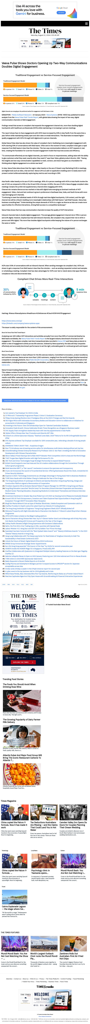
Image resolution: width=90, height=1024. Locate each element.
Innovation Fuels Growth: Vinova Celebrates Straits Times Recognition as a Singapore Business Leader (42, 428)
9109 (13, 584)
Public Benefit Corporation (39, 360)
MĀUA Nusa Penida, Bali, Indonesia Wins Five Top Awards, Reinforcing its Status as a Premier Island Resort (44, 574)
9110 (18, 584)
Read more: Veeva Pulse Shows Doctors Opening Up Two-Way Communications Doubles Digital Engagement (35, 400)
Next (27, 584)
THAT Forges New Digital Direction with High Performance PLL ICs (29, 458)
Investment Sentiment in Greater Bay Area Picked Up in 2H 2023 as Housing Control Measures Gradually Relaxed (46, 496)
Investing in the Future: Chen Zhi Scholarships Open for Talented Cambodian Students (36, 426)
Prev (9, 584)
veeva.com (5, 365)
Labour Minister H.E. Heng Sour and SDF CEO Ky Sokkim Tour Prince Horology (33, 529)
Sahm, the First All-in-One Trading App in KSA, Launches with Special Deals (32, 526)
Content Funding (66, 979)
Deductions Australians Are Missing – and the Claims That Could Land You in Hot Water (44, 826)
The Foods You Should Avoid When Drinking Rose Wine (19, 685)
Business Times (53, 981)
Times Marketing (41, 981)
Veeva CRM (62, 341)
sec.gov (22, 387)
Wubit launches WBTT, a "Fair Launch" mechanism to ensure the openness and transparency (39, 468)
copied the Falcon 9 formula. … (14, 871)
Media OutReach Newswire (21, 115)
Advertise (9, 979)
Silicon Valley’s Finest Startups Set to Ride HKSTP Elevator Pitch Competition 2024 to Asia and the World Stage (45, 456)
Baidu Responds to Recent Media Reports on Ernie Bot (25, 561)
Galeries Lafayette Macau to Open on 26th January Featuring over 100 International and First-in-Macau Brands (45, 556)
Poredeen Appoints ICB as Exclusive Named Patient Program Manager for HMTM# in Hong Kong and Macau (44, 486)
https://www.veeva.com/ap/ (12, 321)
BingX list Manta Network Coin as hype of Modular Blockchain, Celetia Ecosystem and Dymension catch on (43, 503)
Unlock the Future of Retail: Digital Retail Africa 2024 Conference (29, 541)
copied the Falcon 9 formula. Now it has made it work (14, 825)
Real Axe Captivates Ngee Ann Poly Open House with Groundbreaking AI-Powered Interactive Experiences (43, 576)
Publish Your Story (28, 981)
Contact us (17, 979)
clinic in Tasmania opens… (40, 871)
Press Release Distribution (45, 1016)
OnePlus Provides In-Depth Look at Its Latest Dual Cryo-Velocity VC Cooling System (35, 506)
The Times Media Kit (52, 979)
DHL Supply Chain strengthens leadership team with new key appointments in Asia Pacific (37, 431)
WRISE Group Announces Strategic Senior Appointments (25, 544)
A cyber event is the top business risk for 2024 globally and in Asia (29, 571)
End (32, 584)
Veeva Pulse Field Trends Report (26, 117)
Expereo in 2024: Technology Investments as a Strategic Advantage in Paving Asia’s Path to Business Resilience (45, 476)
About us (25, 979)
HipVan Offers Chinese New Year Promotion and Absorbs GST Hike (29, 433)
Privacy (41, 979)
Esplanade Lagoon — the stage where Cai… (14, 907)
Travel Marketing (78, 979)
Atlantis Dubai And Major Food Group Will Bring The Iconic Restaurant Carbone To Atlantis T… (22, 758)
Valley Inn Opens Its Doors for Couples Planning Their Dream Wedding (73, 825)
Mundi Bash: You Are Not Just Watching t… (73, 871)
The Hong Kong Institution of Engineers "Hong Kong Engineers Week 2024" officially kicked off (39, 509)
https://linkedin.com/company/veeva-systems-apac (21, 323)
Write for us (34, 979)
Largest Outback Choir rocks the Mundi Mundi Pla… (43, 956)
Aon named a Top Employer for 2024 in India (21, 413)
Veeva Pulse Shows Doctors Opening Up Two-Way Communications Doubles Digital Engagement (44, 64)
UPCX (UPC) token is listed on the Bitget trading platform (26, 516)
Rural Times (64, 981)
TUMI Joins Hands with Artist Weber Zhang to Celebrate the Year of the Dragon (34, 478)
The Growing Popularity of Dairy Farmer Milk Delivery (21, 720)
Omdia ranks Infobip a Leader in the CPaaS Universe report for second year (32, 569)
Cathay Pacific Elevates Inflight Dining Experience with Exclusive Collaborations (34, 524)
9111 (22, 584)
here (82, 382)
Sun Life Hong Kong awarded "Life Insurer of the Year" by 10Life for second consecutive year (39, 546)
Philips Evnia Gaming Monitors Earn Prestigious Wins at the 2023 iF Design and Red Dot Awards (40, 418)
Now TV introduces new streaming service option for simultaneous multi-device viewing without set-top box (44, 448)
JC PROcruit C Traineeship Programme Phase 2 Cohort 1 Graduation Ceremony (33, 416)
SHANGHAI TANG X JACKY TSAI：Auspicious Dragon (24, 446)
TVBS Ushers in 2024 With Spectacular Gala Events (23, 559)
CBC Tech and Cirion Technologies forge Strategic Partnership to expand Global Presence (37, 461)
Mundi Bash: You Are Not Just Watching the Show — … (14, 956)
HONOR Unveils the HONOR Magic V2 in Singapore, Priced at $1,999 (30, 549)
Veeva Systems (51, 115)
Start (3, 584)
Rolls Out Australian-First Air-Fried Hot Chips (71, 956)
